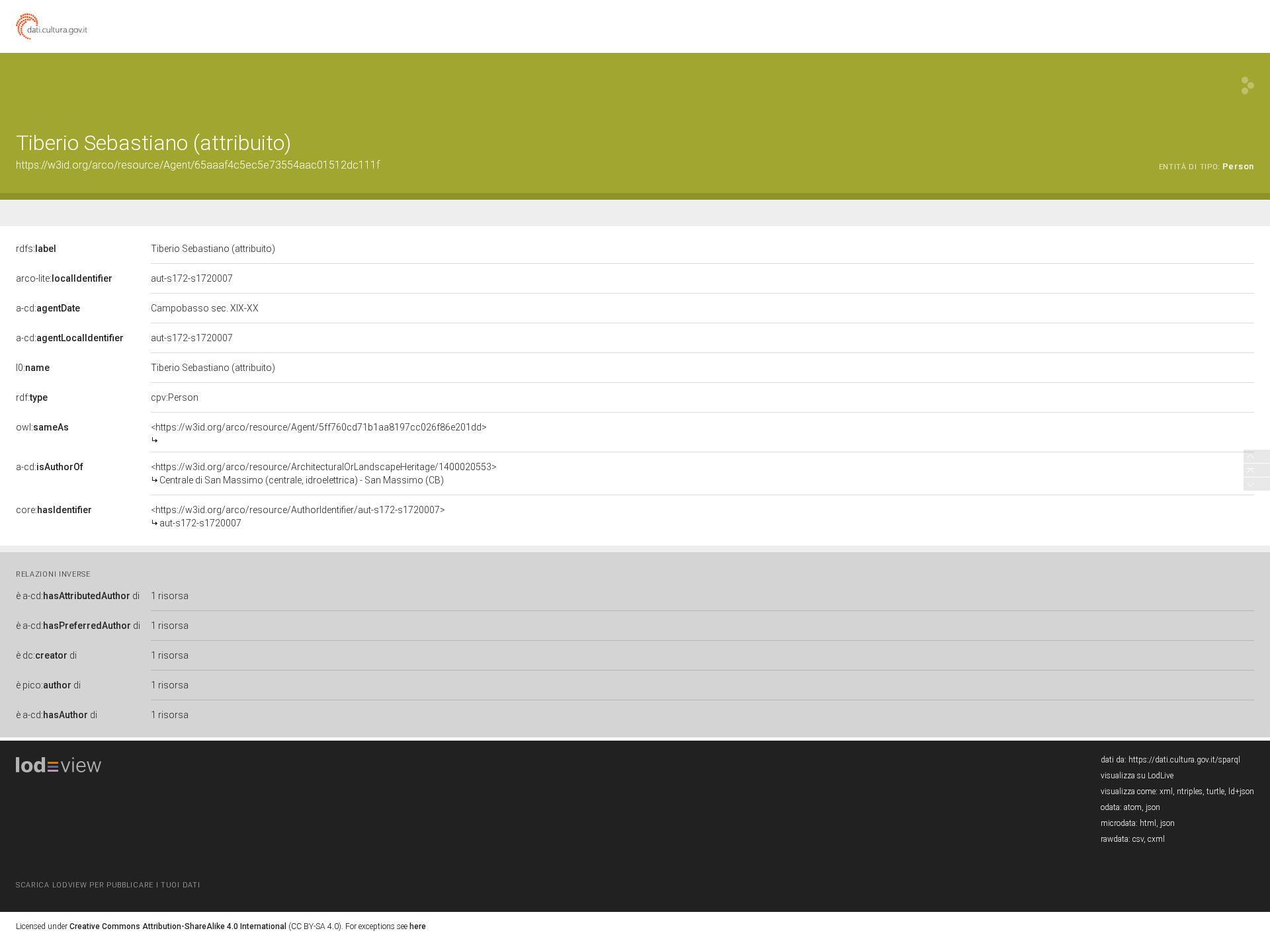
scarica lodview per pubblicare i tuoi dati (108, 885)
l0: (33, 367)
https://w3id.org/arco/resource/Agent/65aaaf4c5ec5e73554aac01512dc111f (198, 165)
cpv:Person (174, 397)
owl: (42, 427)
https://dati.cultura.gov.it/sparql (1184, 759)
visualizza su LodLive (1137, 775)
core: (54, 510)
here (417, 926)
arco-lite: (64, 278)
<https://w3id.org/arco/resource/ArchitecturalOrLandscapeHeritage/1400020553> (324, 473)
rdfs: (36, 248)
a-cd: (48, 308)
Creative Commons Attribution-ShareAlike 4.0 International (177, 926)
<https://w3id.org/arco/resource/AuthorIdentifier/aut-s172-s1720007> (298, 516)
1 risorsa (170, 596)
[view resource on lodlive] (1248, 86)
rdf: (32, 397)
